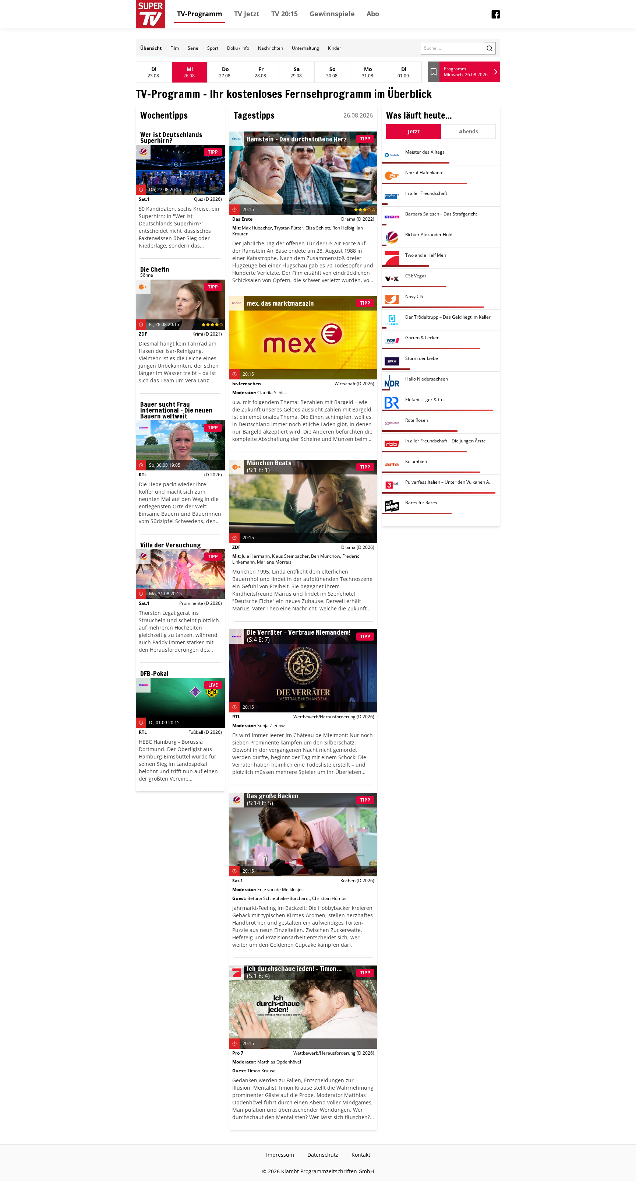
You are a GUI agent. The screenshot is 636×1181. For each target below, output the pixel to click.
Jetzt (414, 131)
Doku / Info (238, 48)
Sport (212, 48)
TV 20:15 (284, 13)
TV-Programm (199, 13)
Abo (373, 13)
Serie (193, 48)
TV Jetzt (246, 13)
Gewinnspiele (332, 13)
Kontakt (360, 1154)
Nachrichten (270, 48)
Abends (468, 131)
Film (174, 48)
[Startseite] (150, 14)
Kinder (334, 48)
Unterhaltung (305, 48)
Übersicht (151, 48)
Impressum (280, 1154)
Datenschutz (322, 1154)
